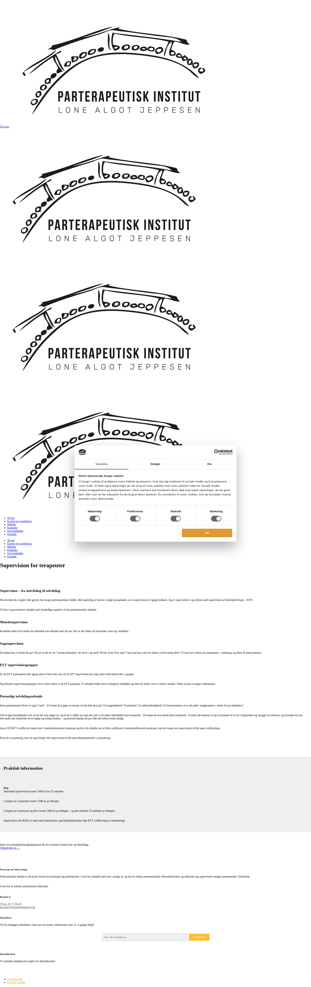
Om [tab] (209, 463)
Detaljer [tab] (156, 463)
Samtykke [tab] (101, 463)
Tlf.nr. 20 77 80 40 (10, 903)
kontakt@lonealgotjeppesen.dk (17, 907)
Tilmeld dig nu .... (10, 847)
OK (207, 532)
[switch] (135, 519)
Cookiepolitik (15, 979)
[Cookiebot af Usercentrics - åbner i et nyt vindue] (217, 452)
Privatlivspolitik (16, 982)
